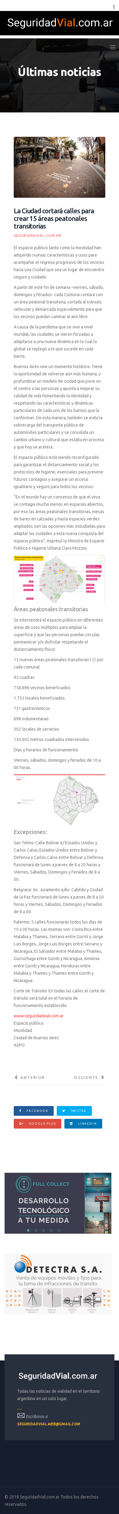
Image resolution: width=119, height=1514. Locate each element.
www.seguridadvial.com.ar (38, 1015)
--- (19, 1409)
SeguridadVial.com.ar (37, 235)
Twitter (77, 1110)
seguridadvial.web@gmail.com (48, 1424)
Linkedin (87, 1123)
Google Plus (41, 1123)
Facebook (36, 1110)
